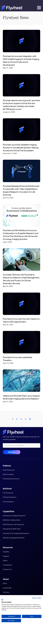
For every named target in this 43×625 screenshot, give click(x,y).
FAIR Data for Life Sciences (13, 524)
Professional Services (11, 478)
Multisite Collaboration (11, 520)
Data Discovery (9, 470)
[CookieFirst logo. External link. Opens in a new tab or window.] (2, 600)
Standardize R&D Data (11, 529)
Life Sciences (8, 492)
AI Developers (8, 501)
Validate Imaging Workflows (13, 537)
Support (6, 556)
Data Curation (8, 474)
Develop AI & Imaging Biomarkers (16, 533)
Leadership (7, 588)
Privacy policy (36, 598)
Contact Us (7, 569)
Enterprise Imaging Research (14, 515)
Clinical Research (9, 497)
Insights (6, 551)
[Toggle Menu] (38, 8)
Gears (5, 560)
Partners (6, 592)
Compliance (7, 565)
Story (5, 583)
